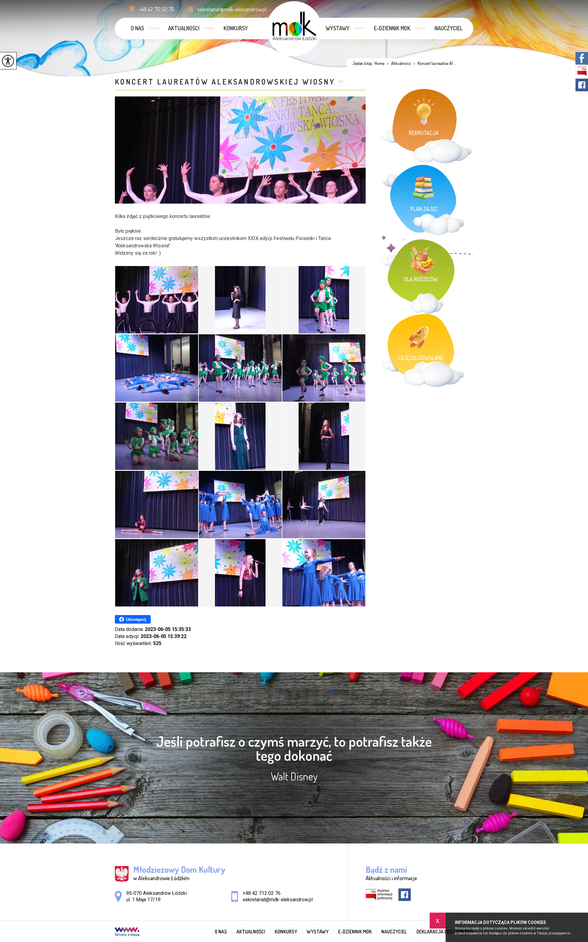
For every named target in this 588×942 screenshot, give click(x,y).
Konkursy (236, 28)
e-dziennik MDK (392, 28)
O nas (137, 28)
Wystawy (337, 28)
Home (379, 63)
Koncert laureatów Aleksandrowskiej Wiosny (225, 81)
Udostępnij (136, 619)
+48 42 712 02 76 (156, 9)
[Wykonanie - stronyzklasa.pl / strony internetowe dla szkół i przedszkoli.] (127, 932)
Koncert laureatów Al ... (434, 63)
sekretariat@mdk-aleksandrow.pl (231, 9)
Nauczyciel (448, 28)
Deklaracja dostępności (445, 931)
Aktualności (183, 28)
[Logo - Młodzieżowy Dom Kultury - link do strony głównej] (294, 28)
